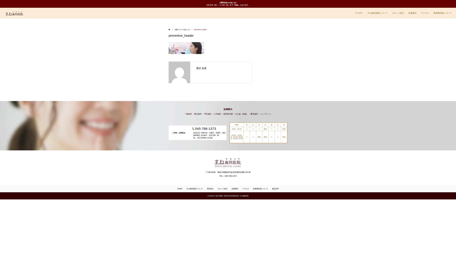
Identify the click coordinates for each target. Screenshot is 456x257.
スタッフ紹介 (398, 13)
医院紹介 (210, 189)
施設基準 (275, 189)
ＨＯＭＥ (359, 13)
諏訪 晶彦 (201, 68)
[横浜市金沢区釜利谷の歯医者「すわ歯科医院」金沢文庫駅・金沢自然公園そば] (17, 13)
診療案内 (412, 13)
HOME (179, 189)
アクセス (425, 13)
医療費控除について (442, 13)
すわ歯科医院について (377, 13)
